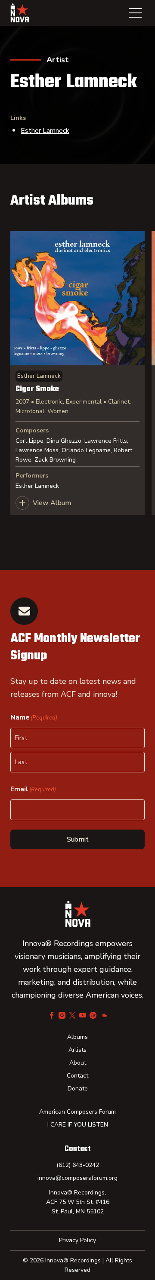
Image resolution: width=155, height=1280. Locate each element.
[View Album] (77, 373)
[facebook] (51, 1015)
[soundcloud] (103, 1015)
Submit (78, 839)
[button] (135, 12)
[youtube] (82, 1015)
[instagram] (62, 1015)
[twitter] (72, 1015)
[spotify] (93, 1015)
